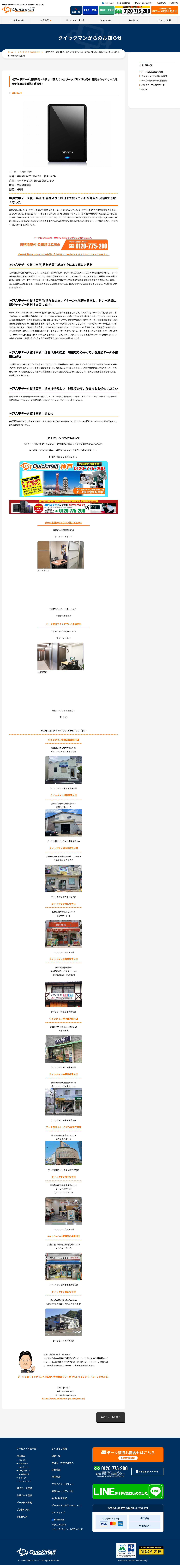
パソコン (22, 1460)
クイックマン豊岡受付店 (63, 1291)
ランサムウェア (25, 1481)
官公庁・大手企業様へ (144, 2)
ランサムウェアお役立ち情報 (154, 76)
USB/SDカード (24, 1470)
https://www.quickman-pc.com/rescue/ (63, 1398)
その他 (144, 89)
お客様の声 (134, 20)
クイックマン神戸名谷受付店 (63, 1074)
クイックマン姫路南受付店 (63, 795)
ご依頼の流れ (104, 20)
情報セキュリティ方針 (62, 1491)
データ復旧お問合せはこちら (131, 1454)
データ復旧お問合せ (166, 10)
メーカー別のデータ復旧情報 (154, 80)
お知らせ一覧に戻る (111, 1417)
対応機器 (44, 20)
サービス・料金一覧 (75, 20)
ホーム (10, 52)
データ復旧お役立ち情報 (152, 72)
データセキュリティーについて (67, 1505)
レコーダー (23, 1478)
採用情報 (174, 2)
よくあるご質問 (163, 20)
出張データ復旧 (90, 9)
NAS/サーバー (24, 1467)
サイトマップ (58, 1512)
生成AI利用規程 (59, 1498)
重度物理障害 (24, 1474)
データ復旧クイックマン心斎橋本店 (63, 623)
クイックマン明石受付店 (63, 903)
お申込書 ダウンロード (149, 1471)
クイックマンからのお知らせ (29, 52)
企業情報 (162, 2)
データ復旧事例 (16, 20)
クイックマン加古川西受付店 (63, 848)
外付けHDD (23, 1463)
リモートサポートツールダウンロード (67, 1529)
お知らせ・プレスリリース (153, 85)
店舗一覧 (76, 11)
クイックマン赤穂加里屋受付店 (63, 739)
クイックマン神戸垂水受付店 (63, 1018)
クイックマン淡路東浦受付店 (63, 959)
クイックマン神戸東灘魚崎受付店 (63, 1236)
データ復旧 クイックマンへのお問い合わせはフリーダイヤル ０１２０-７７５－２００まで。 (64, 254)
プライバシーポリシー (63, 1484)
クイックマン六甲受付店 (63, 1176)
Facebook (108, 2)
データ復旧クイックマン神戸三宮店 (63, 1127)
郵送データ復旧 (107, 9)
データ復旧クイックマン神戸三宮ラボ (63, 522)
